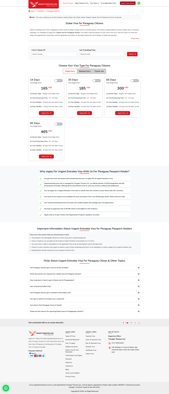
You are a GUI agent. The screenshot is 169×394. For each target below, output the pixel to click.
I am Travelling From (87, 50)
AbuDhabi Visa (91, 350)
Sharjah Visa (90, 347)
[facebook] (123, 322)
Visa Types (94, 3)
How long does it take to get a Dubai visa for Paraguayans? (52, 280)
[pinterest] (131, 322)
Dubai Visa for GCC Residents (72, 351)
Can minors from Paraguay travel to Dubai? (46, 305)
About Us (68, 362)
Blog (67, 369)
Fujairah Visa (90, 336)
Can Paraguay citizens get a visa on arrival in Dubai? (49, 268)
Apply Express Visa (81, 3)
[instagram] (139, 322)
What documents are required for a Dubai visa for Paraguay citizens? (55, 274)
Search (131, 54)
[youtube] (127, 322)
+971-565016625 (118, 343)
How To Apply (70, 343)
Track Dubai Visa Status (73, 355)
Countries (41, 11)
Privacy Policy (70, 377)
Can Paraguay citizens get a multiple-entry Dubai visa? (50, 293)
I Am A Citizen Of (38, 50)
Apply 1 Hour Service (127, 3)
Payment (68, 359)
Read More (135, 38)
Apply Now (45, 113)
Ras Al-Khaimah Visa (93, 343)
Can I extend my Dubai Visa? (40, 286)
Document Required (72, 340)
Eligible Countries (71, 347)
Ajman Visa (90, 354)
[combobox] (54, 54)
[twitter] (135, 322)
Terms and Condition (72, 373)
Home (33, 11)
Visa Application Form (108, 3)
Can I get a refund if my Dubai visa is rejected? (47, 299)
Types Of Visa (70, 336)
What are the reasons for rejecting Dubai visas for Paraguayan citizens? (57, 311)
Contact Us (69, 366)
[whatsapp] (5, 388)
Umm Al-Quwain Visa (93, 340)
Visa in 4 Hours (68, 3)
